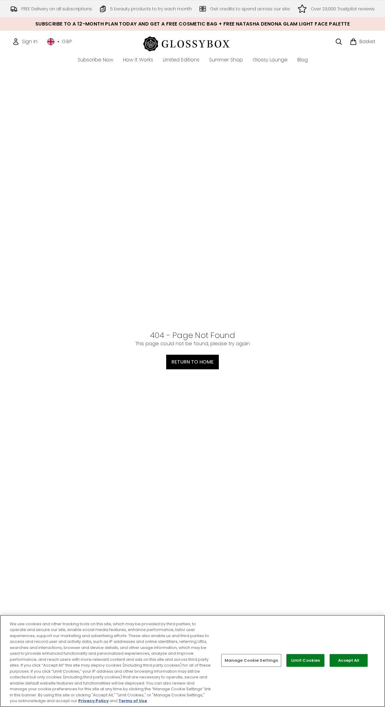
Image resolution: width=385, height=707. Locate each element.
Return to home (192, 361)
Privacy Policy (93, 701)
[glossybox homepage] (192, 43)
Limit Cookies (305, 660)
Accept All (348, 660)
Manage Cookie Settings (251, 660)
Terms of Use (132, 701)
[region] (192, 661)
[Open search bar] (338, 41)
